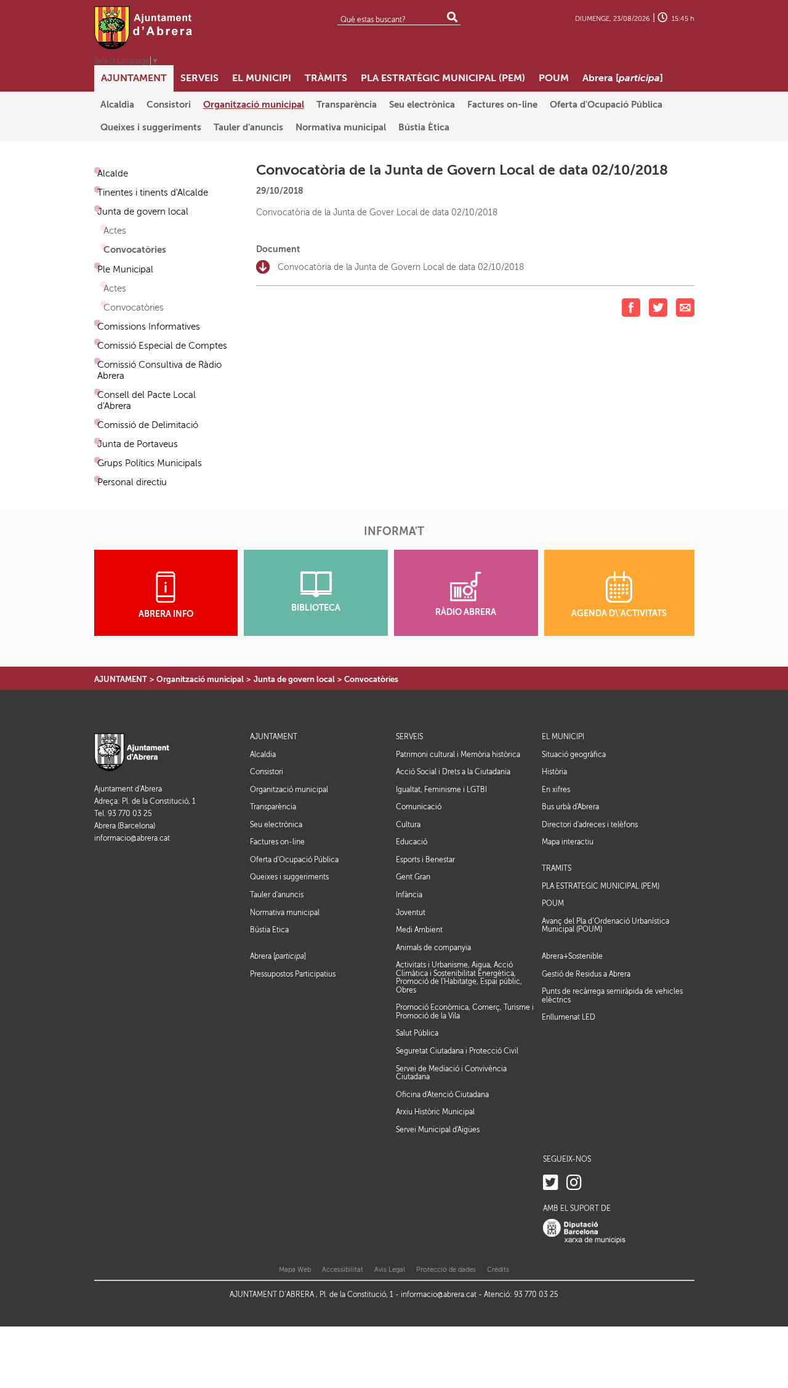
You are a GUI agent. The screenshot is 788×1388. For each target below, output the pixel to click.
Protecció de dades (446, 1270)
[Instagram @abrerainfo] (574, 1182)
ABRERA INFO (166, 614)
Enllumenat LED (568, 1017)
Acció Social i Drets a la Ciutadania (453, 771)
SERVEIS (409, 737)
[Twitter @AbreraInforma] (550, 1182)
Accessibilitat (342, 1270)
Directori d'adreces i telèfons (590, 824)
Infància (409, 894)
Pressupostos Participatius (293, 974)
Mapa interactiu (567, 842)
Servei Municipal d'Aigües (438, 1129)
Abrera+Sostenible (572, 957)
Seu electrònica (276, 824)
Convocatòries (371, 679)
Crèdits (498, 1270)
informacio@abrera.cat (132, 839)
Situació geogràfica (574, 754)
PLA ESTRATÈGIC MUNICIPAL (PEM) (600, 886)
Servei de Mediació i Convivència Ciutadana (451, 1073)
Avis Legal (389, 1270)
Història (554, 771)
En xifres (556, 789)
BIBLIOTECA (315, 608)
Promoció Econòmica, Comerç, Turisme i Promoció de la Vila (465, 1011)
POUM (553, 904)
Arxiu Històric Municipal (435, 1112)
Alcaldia (263, 754)
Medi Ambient (419, 930)
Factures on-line (277, 842)
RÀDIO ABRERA (465, 612)
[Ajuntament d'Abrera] (143, 28)
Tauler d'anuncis (277, 894)
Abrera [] (278, 957)
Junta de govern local (294, 679)
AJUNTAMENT (120, 679)
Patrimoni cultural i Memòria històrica (458, 754)
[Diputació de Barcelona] (584, 1231)
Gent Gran (413, 877)
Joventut (410, 912)
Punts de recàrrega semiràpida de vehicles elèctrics (612, 995)
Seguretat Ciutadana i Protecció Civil (457, 1051)
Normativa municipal (285, 912)
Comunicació (418, 807)
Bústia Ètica (269, 930)
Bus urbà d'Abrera (570, 807)
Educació (411, 842)
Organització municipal (200, 679)
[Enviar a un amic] (685, 307)
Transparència (273, 807)
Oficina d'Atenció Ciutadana (442, 1094)
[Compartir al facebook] (631, 307)
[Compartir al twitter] (658, 307)
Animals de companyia (433, 947)
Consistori (266, 771)
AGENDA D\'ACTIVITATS (619, 613)
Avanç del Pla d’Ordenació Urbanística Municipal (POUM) (605, 925)
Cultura (408, 824)
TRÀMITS (556, 869)
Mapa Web (295, 1270)
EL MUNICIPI (563, 737)
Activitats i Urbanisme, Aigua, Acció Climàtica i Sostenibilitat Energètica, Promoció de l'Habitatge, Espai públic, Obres (459, 977)
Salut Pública (417, 1033)
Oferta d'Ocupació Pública (294, 859)
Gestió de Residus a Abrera (586, 974)
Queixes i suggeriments (289, 877)
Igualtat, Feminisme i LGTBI (441, 789)
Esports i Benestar (425, 859)
